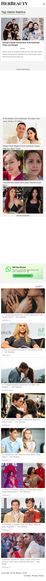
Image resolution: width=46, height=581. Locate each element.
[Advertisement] (23, 94)
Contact (27, 575)
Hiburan (22, 48)
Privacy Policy (38, 575)
